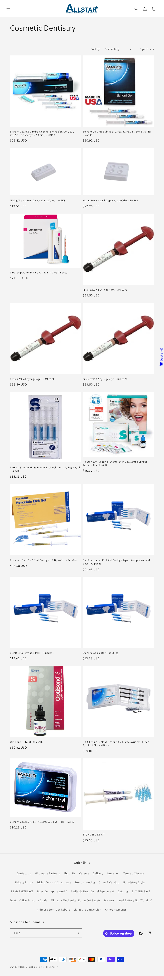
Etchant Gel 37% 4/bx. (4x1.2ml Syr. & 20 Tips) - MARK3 (42, 821)
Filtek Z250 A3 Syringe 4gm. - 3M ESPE (105, 289)
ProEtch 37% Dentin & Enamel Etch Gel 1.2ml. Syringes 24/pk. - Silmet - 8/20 (115, 463)
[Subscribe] (77, 933)
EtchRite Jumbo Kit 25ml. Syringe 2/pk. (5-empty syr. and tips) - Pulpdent (116, 562)
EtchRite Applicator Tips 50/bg (101, 653)
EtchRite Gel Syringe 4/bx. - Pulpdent (31, 653)
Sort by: (95, 49)
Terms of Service (133, 873)
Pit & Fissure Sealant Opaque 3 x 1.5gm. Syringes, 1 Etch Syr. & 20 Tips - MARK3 (116, 743)
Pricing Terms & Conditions (53, 882)
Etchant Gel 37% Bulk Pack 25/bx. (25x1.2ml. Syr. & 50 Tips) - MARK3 (117, 133)
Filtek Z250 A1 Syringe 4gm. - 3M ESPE (32, 379)
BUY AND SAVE (141, 891)
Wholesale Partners (47, 873)
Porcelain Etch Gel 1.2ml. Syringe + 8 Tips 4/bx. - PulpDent (44, 560)
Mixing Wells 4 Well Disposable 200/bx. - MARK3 (110, 200)
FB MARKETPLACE (22, 891)
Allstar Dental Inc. (28, 966)
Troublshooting (85, 882)
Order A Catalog (109, 882)
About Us (70, 873)
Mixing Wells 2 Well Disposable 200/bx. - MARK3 (37, 200)
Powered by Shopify (48, 966)
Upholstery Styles (134, 882)
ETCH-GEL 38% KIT (94, 834)
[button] (8, 8)
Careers (84, 873)
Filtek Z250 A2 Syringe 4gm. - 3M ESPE (105, 379)
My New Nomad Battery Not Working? (128, 900)
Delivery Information (106, 873)
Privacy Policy (24, 882)
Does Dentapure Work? (52, 891)
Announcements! (116, 909)
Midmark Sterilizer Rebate (53, 909)
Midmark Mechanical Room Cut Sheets (75, 900)
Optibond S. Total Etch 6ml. (26, 742)
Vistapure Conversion (87, 909)
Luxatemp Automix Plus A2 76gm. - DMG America (38, 272)
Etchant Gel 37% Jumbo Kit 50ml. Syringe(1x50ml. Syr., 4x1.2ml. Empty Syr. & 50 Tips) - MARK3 (42, 133)
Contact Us (24, 873)
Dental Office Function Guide (28, 900)
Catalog (123, 891)
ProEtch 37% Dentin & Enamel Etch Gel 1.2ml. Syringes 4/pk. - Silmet (45, 469)
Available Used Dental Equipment (92, 891)
